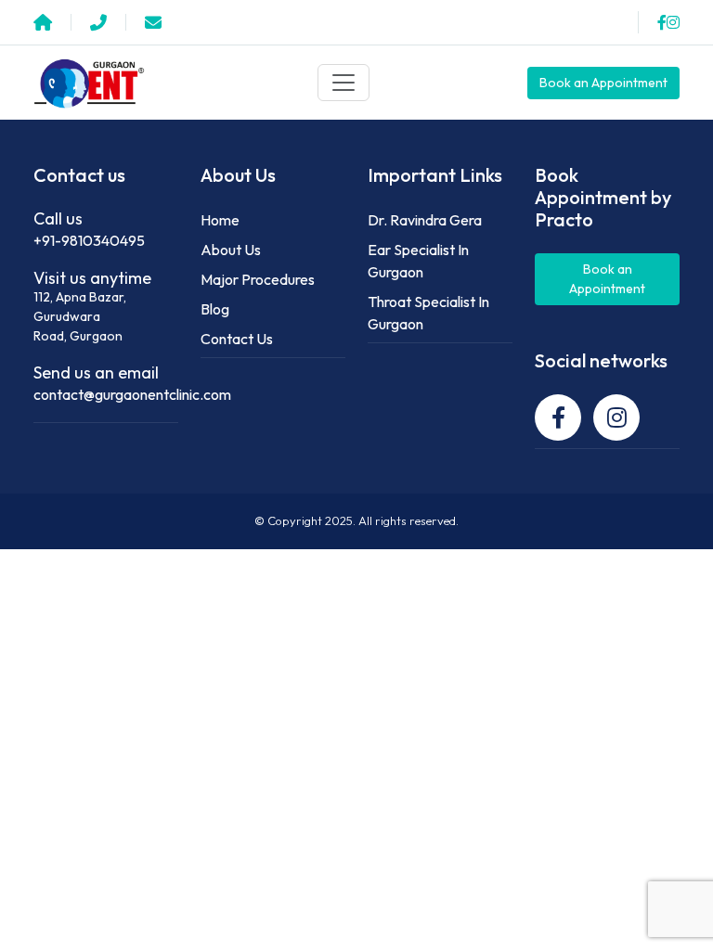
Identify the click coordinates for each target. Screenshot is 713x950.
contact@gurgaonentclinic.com (132, 394)
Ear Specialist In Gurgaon (418, 260)
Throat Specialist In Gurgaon (428, 312)
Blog (215, 309)
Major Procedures (258, 279)
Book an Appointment (603, 82)
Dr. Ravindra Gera (425, 220)
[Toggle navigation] (343, 82)
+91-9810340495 (89, 240)
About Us (231, 249)
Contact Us (237, 338)
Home (220, 220)
